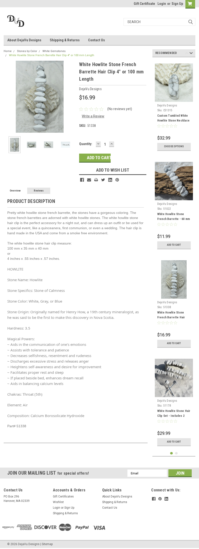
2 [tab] (176, 453)
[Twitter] (103, 180)
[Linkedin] (110, 180)
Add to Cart (174, 245)
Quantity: (85, 144)
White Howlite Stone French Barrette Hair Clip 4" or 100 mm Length (51, 55)
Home (8, 51)
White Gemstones (54, 51)
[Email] (89, 180)
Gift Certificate (144, 4)
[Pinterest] (117, 180)
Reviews (39, 190)
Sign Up (177, 4)
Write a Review (93, 116)
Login (162, 4)
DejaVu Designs (167, 105)
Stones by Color (27, 51)
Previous (8, 96)
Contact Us (96, 40)
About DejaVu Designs (24, 40)
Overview (15, 190)
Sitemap (47, 544)
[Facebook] (82, 180)
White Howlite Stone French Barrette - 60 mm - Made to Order (173, 219)
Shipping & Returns (65, 40)
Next (70, 96)
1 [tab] (171, 453)
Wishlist (58, 502)
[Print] (96, 180)
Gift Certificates (63, 496)
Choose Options (174, 146)
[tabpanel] (174, 107)
